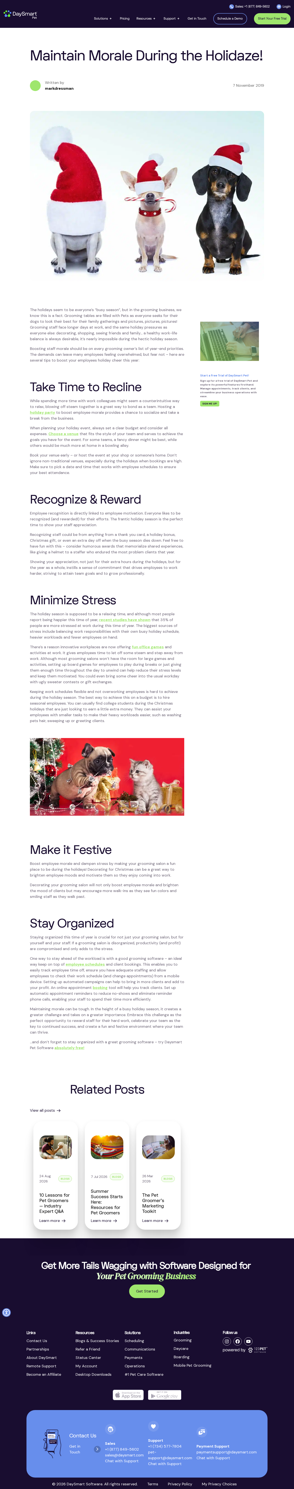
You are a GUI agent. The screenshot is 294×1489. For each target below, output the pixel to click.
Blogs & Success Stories (97, 1340)
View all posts (42, 1110)
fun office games (148, 647)
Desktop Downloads (93, 1374)
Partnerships (37, 1349)
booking (100, 987)
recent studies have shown (124, 619)
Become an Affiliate (43, 1374)
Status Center (88, 1357)
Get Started (147, 1291)
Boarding (182, 1357)
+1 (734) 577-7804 (165, 1446)
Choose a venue (63, 433)
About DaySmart (41, 1357)
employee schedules (85, 964)
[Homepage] (20, 14)
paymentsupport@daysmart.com (227, 1452)
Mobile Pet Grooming (193, 1365)
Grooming (183, 1340)
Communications (140, 1349)
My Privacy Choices (219, 1484)
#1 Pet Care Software (144, 1374)
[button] (103, 19)
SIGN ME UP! (209, 403)
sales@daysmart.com (124, 1455)
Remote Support (41, 1366)
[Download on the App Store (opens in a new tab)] (128, 1395)
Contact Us (36, 1340)
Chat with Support (122, 1461)
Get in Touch (74, 1449)
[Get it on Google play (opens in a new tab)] (164, 1395)
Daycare (181, 1348)
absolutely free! (69, 1047)
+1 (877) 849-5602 (122, 1449)
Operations (135, 1366)
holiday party (42, 412)
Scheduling (134, 1340)
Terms (152, 1484)
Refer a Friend (88, 1349)
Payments (133, 1357)
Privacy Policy (180, 1484)
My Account (86, 1366)
